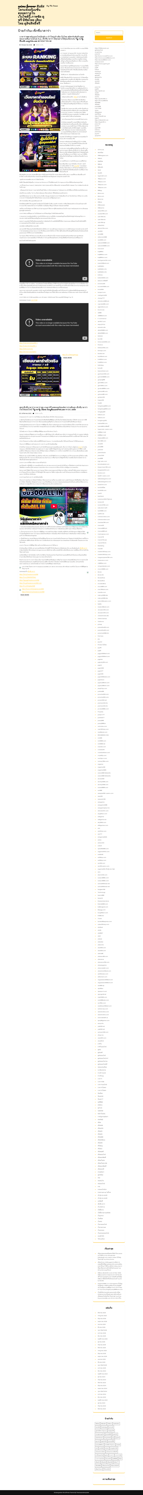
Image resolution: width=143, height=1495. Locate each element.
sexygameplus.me (104, 808)
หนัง (99, 1178)
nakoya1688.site (103, 595)
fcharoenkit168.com (104, 342)
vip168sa (100, 988)
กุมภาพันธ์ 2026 (102, 1330)
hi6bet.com (101, 415)
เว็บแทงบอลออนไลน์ (103, 1233)
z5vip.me (101, 1035)
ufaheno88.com (103, 956)
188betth (100, 167)
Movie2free (101, 578)
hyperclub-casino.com (105, 429)
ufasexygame (102, 965)
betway (97, 130)
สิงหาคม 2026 (102, 1313)
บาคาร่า (80, 447)
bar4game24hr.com (104, 260)
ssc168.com (101, 863)
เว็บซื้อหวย (101, 1210)
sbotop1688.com (103, 782)
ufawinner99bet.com (104, 971)
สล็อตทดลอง (98, 112)
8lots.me (100, 199)
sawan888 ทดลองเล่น (104, 773)
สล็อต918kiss (101, 1140)
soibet (100, 846)
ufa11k (99, 930)
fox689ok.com (102, 359)
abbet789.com (102, 211)
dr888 (99, 313)
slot (99, 828)
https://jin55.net (100, 91)
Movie (100, 572)
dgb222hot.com (103, 307)
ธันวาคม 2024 (102, 1371)
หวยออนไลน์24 (102, 1189)
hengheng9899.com (104, 406)
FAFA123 (100, 336)
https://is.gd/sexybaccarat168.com (30, 583)
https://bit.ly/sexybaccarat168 (28, 574)
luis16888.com (102, 511)
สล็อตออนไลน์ (102, 1154)
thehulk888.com (103, 904)
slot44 (97, 97)
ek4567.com (102, 321)
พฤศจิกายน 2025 (102, 1339)
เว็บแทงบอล (101, 1230)
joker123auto (102, 452)
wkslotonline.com (103, 1012)
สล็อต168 (100, 1125)
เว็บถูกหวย (101, 1216)
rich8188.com (102, 741)
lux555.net (101, 514)
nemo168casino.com (104, 601)
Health (100, 403)
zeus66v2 (101, 1041)
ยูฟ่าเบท (100, 1108)
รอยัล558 (100, 1111)
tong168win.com (103, 913)
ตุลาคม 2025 (101, 1342)
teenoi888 (101, 895)
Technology (101, 892)
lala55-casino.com (104, 476)
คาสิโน (100, 1044)
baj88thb (100, 252)
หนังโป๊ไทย (98, 114)
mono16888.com (103, 569)
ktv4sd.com (101, 473)
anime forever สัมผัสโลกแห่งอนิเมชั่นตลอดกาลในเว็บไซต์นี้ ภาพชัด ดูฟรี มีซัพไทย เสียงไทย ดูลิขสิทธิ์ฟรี (31, 14)
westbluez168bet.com (105, 1006)
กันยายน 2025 (102, 1345)
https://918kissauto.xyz (102, 48)
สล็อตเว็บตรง (101, 1160)
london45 (101, 502)
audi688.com (102, 240)
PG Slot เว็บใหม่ (102, 645)
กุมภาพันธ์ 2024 (102, 1391)
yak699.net (101, 1026)
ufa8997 (100, 933)
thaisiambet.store (103, 901)
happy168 (101, 400)
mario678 (101, 537)
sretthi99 (100, 854)
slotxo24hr (101, 843)
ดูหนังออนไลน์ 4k (102, 1061)
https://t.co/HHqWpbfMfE (27, 586)
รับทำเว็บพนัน (101, 1114)
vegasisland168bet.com (105, 980)
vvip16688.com (102, 997)
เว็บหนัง (100, 1221)
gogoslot (98, 136)
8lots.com (101, 193)
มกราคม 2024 (102, 1394)
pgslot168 (101, 668)
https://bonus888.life (101, 101)
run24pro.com (102, 758)
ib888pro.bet (102, 432)
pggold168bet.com (104, 653)
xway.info (101, 1023)
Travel (100, 918)
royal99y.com (102, 755)
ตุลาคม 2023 (101, 1403)
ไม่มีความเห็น (39, 45)
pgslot (97, 66)
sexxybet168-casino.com (105, 793)
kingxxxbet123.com (103, 470)
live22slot (98, 71)
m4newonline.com (104, 517)
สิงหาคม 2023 (102, 1409)
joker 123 (97, 87)
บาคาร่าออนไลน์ (102, 1084)
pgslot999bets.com (104, 677)
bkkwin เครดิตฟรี (102, 281)
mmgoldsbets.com (104, 566)
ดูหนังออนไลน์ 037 (103, 1058)
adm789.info (102, 217)
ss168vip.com (102, 857)
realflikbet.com (102, 732)
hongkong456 (102, 420)
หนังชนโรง (98, 73)
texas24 (100, 898)
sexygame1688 (102, 805)
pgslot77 (100, 671)
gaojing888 (101, 380)
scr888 (100, 790)
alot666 (100, 231)
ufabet (100, 939)
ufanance (101, 959)
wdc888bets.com (103, 1000)
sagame (100, 764)
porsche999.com (103, 694)
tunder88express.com (105, 921)
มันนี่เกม (100, 1105)
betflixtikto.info (102, 269)
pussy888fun (102, 723)
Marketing (101, 546)
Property (100, 712)
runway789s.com (103, 761)
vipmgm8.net (102, 994)
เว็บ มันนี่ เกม (101, 1207)
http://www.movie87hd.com (104, 56)
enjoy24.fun (101, 324)
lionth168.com (102, 490)
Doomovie (101, 310)
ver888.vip (101, 985)
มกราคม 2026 (102, 1333)
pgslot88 (97, 128)
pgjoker (100, 659)
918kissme (101, 208)
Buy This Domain (52, 5)
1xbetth (100, 173)
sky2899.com (102, 822)
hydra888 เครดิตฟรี (103, 426)
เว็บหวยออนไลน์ (102, 1224)
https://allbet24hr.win (101, 120)
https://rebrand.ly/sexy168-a (28, 343)
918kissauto (101, 205)
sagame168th (102, 770)
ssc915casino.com (103, 866)
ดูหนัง (99, 1050)
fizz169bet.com (102, 356)
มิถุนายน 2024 (102, 1385)
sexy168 (76, 166)
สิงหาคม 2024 (102, 1383)
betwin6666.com (103, 278)
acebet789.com (103, 214)
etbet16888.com (103, 330)
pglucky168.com (103, 662)
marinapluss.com (103, 534)
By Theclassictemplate (82, 1492)
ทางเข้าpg (101, 1076)
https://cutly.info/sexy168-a (27, 346)
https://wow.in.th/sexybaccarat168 (33, 589)
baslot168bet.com (103, 263)
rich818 (100, 738)
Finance (100, 345)
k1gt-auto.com (102, 461)
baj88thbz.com (102, 254)
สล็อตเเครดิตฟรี (102, 1166)
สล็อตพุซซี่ (101, 1151)
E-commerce (102, 319)
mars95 (100, 549)
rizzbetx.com (102, 747)
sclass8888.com (103, 787)
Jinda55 (100, 444)
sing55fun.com (102, 814)
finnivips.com (102, 351)
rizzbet (118, 1444)
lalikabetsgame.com (104, 479)
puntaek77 (101, 718)
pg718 (99, 648)
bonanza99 (101, 284)
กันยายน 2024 (102, 1380)
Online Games (102, 618)
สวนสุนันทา (101, 1172)
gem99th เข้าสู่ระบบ (101, 1431)
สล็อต (75, 97)
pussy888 (98, 106)
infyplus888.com (103, 438)
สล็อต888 (97, 102)
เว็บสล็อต (100, 1218)
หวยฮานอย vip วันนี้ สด (104, 1192)
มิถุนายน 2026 (102, 1318)
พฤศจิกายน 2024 (103, 1374)
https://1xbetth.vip (100, 116)
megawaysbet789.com (105, 557)
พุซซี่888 (100, 1102)
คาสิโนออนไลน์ (102, 1047)
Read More (67, 358)
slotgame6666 (102, 837)
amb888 (100, 234)
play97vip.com (102, 688)
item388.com (102, 441)
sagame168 (101, 767)
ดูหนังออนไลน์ (99, 50)
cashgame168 (102, 295)
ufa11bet (100, 927)
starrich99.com (102, 875)
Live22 (100, 493)
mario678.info (102, 543)
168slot (100, 158)
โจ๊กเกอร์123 (101, 1239)
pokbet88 (101, 691)
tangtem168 (101, 889)
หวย (99, 1186)
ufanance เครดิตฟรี (111, 1451)
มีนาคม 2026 (101, 1327)
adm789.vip (101, 222)
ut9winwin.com (102, 977)
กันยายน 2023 (102, 1406)
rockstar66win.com (104, 752)
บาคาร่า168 (34, 300)
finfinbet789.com (103, 348)
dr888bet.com (102, 316)
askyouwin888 (102, 237)
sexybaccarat (99, 62)
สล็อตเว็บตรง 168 (102, 1163)
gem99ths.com (102, 383)
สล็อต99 (97, 104)
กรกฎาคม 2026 (102, 1316)
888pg (100, 190)
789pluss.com (102, 185)
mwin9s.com (102, 592)
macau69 (101, 525)
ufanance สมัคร (100, 1451)
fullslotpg (101, 365)
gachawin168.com (103, 374)
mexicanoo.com (103, 560)
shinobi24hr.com (103, 811)
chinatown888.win (103, 301)
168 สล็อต (100, 152)
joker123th (101, 455)
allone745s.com (103, 228)
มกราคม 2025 (102, 1368)
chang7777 (101, 298)
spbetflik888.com (103, 849)
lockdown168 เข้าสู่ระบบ (105, 499)
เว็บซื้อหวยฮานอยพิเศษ (104, 1213)
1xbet (99, 170)
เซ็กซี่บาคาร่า (83, 548)
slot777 (97, 126)
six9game (101, 817)
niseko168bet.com (103, 607)
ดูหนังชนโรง (98, 77)
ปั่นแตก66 (100, 1096)
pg (99, 639)
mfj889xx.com (102, 563)
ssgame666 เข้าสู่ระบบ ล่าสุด (106, 869)
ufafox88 (100, 953)
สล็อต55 (100, 1131)
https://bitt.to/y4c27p (26, 349)
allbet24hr (101, 225)
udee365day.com (103, 924)
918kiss (100, 202)
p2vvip (100, 624)
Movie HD (101, 575)
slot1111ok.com (102, 831)
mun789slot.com (103, 589)
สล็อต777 (116, 1462)
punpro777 (101, 715)
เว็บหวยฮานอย (102, 1227)
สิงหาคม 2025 (102, 1348)
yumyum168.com (103, 1032)
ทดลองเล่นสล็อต (102, 1067)
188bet (100, 164)
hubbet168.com (102, 423)
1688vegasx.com (103, 155)
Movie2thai (101, 581)
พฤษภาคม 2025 (102, 1356)
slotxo (97, 110)
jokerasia (98, 132)
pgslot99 (100, 674)
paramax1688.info (103, 633)
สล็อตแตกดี (101, 1169)
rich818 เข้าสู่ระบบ (110, 1444)
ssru (99, 872)
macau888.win (102, 528)
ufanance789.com (103, 962)
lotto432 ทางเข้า (102, 508)
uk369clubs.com (103, 974)
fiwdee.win (101, 353)
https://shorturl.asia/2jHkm (27, 352)
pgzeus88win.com (103, 683)
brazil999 (101, 289)
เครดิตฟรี (100, 1201)
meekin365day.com (104, 552)
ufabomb (101, 945)
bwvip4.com (102, 292)
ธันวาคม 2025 (102, 1336)
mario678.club (102, 540)
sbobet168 (101, 779)
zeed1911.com (102, 1038)
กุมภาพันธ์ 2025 (102, 1365)
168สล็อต (100, 161)
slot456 (97, 81)
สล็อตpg (100, 1146)
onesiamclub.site (103, 616)
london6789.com (103, 505)
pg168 (97, 89)
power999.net (102, 700)
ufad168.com (102, 948)
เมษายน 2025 (102, 1359)
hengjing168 (101, 412)
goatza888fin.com (103, 388)
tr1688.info (101, 916)
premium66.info (103, 703)
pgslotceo (101, 680)
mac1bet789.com (103, 522)
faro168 (100, 339)
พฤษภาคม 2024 (102, 1388)
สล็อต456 (100, 1128)
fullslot (97, 69)
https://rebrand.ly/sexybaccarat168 (33, 592)
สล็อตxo (100, 1149)
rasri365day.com (103, 729)
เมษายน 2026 (102, 1324)
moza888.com (102, 586)
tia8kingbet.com (103, 907)
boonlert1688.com (103, 286)
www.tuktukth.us (103, 1018)
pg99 (96, 68)
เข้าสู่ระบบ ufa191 (102, 1195)
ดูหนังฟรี (97, 75)
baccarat (101, 249)
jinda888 (100, 447)
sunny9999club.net (104, 884)
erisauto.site (102, 327)
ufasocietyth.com (103, 968)
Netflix (99, 604)
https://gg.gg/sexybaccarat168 (29, 580)
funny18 (100, 368)
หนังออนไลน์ (101, 1184)
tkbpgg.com (102, 910)
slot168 (97, 79)
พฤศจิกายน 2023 (102, 1400)
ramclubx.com (102, 726)
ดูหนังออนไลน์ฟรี (102, 1064)
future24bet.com (103, 371)
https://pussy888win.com (103, 60)
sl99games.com (103, 825)
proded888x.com (103, 709)
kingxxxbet (107, 1437)
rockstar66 (101, 750)
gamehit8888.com (103, 377)
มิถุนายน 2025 (102, 1353)
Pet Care (100, 636)
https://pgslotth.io (100, 122)
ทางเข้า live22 (102, 1073)
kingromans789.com (104, 467)
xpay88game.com (103, 1020)
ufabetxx (100, 942)
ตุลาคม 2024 (101, 1377)
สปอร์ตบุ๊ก (100, 1119)
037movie (101, 150)
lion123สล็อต (101, 487)
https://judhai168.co (101, 99)
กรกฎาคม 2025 (102, 1351)
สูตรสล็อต (100, 1175)
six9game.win (102, 819)
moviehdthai (102, 584)
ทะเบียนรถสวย (102, 1070)
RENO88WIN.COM (103, 735)
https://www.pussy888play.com (105, 58)
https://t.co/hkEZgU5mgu (70, 355)
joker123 (97, 54)
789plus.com (102, 179)
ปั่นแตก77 (100, 1099)
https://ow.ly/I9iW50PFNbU (27, 577)
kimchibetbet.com (103, 464)
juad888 (100, 458)
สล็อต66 (97, 83)
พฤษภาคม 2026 (102, 1321)
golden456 (101, 397)
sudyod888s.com (103, 878)
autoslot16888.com (104, 243)
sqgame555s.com (103, 851)
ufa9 (99, 936)
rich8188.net (101, 744)
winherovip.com (103, 1009)
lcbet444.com (102, 485)
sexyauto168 (101, 799)
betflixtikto (101, 266)
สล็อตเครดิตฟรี (102, 1157)
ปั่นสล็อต (100, 1093)
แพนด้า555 (101, 1236)
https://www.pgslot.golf (102, 64)
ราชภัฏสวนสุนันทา (103, 1117)
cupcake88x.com (103, 304)
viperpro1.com (102, 991)
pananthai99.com (103, 627)
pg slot (97, 134)
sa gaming (98, 52)
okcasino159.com (103, 610)
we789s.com (102, 1003)
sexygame (101, 802)
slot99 (97, 93)
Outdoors (101, 621)
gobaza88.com (103, 391)
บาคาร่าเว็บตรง (102, 1087)
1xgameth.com (102, 176)
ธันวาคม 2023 (102, 1397)
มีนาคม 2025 (101, 1362)
